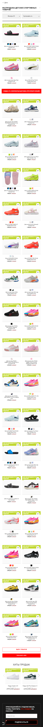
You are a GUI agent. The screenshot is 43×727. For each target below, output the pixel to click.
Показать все (21, 655)
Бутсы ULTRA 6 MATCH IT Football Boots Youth (11, 637)
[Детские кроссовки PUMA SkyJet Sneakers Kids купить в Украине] (11, 279)
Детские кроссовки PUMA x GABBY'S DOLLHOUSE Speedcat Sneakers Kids (31, 362)
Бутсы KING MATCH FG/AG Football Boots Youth (11, 259)
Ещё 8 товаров (21, 649)
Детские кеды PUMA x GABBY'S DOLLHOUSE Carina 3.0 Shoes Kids (11, 362)
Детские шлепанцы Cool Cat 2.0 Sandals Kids (11, 47)
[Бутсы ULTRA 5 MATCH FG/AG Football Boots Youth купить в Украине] (11, 520)
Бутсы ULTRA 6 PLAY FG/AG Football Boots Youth (11, 157)
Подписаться (21, 722)
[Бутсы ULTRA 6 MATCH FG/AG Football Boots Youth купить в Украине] (31, 177)
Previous (4, 675)
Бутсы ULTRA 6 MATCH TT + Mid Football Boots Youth (31, 396)
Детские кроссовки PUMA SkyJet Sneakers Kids (12, 292)
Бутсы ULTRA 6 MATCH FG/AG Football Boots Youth (31, 191)
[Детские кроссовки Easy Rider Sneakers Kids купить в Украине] (11, 67)
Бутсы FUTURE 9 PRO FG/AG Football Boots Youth (31, 259)
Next (39, 675)
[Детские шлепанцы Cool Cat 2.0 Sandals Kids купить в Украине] (11, 33)
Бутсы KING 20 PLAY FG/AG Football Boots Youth (31, 80)
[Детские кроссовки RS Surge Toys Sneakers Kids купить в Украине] (31, 279)
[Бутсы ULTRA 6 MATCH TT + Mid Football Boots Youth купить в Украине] (31, 382)
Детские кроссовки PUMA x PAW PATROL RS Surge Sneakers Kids (31, 638)
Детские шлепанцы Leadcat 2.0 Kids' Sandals (11, 499)
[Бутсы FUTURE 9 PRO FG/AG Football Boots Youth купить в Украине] (31, 245)
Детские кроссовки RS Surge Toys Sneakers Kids (31, 292)
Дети (6, 2)
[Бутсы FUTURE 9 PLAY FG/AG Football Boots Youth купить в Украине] (11, 417)
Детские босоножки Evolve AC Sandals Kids (31, 122)
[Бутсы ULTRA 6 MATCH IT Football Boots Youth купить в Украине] (11, 623)
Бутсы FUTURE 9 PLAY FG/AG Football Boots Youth (11, 431)
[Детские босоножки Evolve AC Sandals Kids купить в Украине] (31, 108)
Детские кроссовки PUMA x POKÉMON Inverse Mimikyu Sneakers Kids (11, 123)
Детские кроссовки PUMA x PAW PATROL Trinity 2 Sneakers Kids (11, 397)
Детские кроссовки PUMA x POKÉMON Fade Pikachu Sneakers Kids (11, 603)
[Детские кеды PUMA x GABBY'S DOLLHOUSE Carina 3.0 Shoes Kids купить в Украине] (11, 347)
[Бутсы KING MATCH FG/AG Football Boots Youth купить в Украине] (11, 245)
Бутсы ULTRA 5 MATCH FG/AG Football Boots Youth (11, 534)
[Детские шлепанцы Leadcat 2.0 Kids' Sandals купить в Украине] (11, 485)
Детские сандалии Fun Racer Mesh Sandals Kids (31, 431)
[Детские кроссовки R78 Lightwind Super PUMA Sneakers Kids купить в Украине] (31, 588)
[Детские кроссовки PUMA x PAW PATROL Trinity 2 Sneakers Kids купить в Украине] (11, 382)
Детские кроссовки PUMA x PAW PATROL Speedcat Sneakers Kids (11, 327)
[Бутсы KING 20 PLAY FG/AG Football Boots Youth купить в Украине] (31, 67)
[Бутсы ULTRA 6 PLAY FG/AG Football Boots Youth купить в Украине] (11, 143)
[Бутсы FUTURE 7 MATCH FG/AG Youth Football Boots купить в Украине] (31, 554)
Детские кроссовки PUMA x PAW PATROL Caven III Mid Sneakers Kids (31, 500)
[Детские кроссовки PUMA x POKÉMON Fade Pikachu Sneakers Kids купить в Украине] (11, 588)
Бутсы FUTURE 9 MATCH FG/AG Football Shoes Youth (31, 47)
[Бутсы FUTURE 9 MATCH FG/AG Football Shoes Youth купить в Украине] (31, 33)
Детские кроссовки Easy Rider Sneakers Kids (11, 80)
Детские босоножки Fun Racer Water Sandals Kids (31, 157)
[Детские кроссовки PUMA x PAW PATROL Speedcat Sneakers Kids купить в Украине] (11, 312)
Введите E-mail (11, 716)
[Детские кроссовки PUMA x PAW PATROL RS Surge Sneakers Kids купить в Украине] (31, 623)
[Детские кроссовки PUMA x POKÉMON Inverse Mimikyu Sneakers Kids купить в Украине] (11, 108)
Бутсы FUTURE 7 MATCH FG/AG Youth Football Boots (31, 568)
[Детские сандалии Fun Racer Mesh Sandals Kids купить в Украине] (31, 417)
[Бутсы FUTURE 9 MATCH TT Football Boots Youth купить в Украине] (11, 211)
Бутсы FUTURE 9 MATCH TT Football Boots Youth (11, 225)
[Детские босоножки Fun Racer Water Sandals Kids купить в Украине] (31, 143)
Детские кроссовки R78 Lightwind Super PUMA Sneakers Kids (31, 603)
